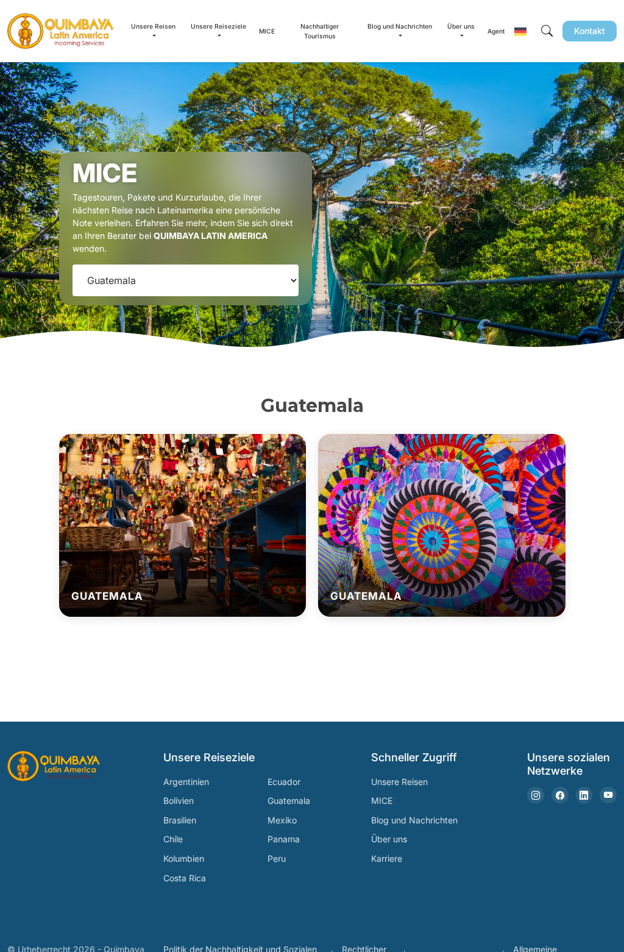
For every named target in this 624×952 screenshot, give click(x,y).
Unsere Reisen (399, 781)
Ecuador (284, 781)
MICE (267, 31)
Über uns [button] (461, 26)
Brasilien (179, 820)
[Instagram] (535, 795)
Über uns (389, 839)
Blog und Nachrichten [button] (399, 26)
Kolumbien (183, 858)
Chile (173, 839)
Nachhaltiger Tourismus (319, 31)
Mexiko (282, 820)
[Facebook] (560, 795)
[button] (520, 31)
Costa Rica (184, 878)
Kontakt (589, 31)
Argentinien (186, 781)
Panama (284, 839)
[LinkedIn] (584, 795)
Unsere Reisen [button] (153, 26)
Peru (277, 858)
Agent (496, 31)
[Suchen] (547, 31)
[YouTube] (608, 795)
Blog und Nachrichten (414, 820)
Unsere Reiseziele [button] (218, 26)
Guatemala (289, 800)
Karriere (386, 858)
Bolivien (178, 800)
